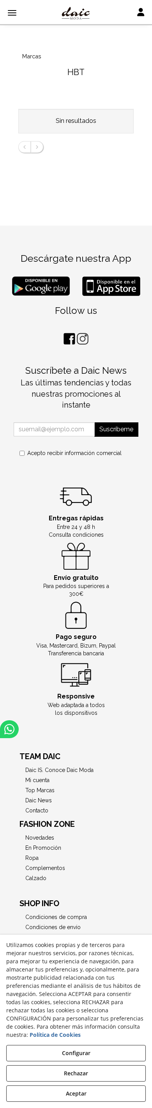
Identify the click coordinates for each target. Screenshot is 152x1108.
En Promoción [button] (43, 848)
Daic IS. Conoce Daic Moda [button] (59, 770)
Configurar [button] (76, 1053)
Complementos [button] (45, 868)
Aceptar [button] (76, 1093)
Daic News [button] (38, 800)
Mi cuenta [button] (37, 780)
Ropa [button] (32, 858)
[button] (76, 13)
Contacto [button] (36, 810)
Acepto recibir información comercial (74, 453)
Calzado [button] (35, 878)
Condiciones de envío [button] (53, 927)
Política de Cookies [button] (55, 1034)
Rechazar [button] (76, 1073)
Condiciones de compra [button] (56, 917)
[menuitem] (76, 770)
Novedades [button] (39, 838)
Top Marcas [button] (40, 790)
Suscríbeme (116, 429)
